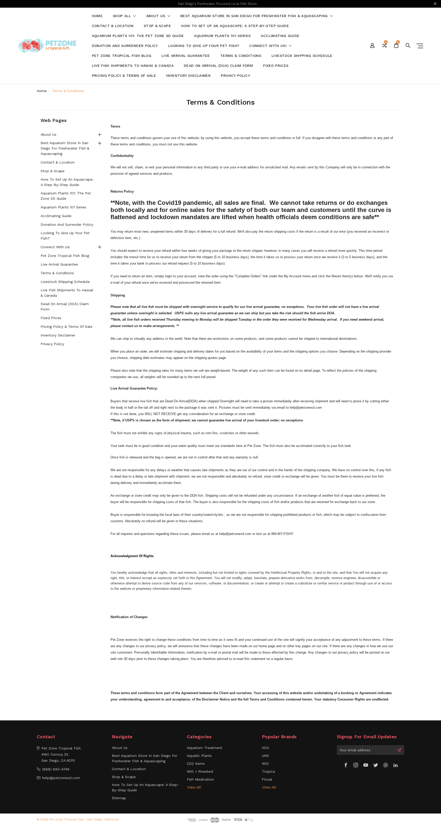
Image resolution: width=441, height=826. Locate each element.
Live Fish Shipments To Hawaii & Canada (133, 66)
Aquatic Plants (199, 756)
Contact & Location (112, 26)
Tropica (268, 771)
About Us (156, 16)
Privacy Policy (235, 76)
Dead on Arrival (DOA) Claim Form (218, 66)
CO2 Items (196, 763)
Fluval (267, 779)
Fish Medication (200, 779)
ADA (265, 748)
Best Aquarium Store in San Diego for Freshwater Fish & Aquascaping (254, 16)
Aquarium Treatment (204, 748)
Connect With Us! (268, 46)
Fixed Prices (275, 66)
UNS (265, 756)
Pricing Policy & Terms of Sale (124, 76)
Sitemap (119, 798)
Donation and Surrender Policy (125, 46)
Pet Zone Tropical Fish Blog (121, 56)
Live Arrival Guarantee (186, 56)
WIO (265, 763)
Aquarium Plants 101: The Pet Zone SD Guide (138, 36)
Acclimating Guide (280, 36)
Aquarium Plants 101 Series (222, 36)
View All (194, 787)
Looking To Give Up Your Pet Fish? (203, 46)
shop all (122, 16)
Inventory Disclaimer (188, 76)
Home (97, 16)
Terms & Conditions (240, 56)
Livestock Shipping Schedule (302, 56)
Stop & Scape (157, 26)
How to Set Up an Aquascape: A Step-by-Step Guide (235, 26)
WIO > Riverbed (200, 771)
